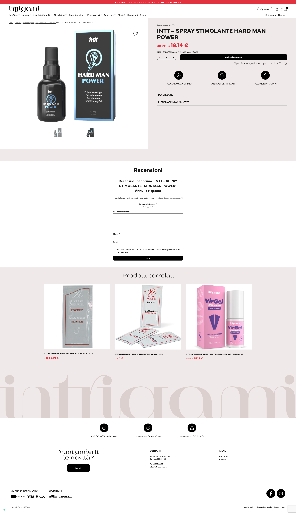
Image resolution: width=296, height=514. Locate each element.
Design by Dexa (279, 507)
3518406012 (158, 463)
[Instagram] (281, 493)
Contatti (282, 14)
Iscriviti (78, 468)
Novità (121, 14)
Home (11, 22)
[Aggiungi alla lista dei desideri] (136, 33)
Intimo (25, 14)
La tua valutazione (148, 204)
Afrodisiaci (59, 14)
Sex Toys (13, 14)
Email (116, 241)
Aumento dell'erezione (47, 22)
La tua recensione (121, 211)
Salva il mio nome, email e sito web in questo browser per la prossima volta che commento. (148, 250)
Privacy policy (261, 507)
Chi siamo (270, 14)
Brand (143, 14)
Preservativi (93, 14)
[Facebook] (271, 493)
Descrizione (165, 94)
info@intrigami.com (158, 466)
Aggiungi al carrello (233, 57)
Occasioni (132, 14)
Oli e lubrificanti (41, 14)
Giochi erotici (76, 14)
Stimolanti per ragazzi (30, 22)
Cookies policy (249, 507)
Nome (116, 233)
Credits (270, 507)
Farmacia (18, 22)
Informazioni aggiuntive (173, 101)
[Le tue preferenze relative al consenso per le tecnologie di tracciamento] (4, 510)
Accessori (109, 14)
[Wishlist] (281, 9)
